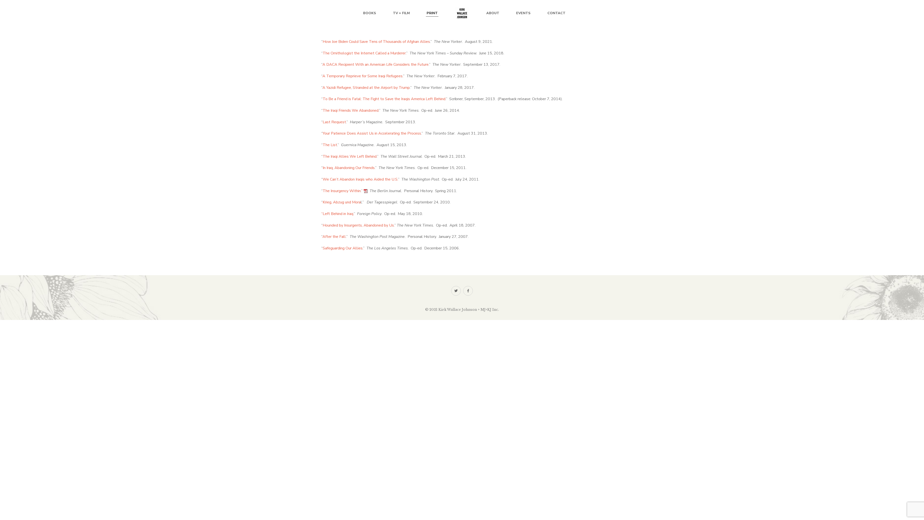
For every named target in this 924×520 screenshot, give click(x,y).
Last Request (334, 122)
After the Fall (334, 236)
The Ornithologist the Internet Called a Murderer (364, 53)
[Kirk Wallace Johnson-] (462, 13)
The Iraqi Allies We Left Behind (350, 156)
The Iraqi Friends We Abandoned (351, 110)
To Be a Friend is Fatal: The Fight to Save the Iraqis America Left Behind (384, 99)
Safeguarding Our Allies (343, 248)
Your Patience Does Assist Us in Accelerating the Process (372, 133)
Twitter (456, 291)
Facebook (468, 291)
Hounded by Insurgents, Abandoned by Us (358, 225)
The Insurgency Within (342, 191)
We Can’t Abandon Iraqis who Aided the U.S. (360, 179)
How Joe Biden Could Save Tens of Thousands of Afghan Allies (376, 41)
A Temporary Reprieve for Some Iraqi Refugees (362, 76)
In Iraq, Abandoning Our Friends (349, 167)
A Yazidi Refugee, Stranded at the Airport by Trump (366, 87)
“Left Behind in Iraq (337, 213)
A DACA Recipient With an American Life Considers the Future (375, 64)
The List (330, 145)
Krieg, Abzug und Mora (342, 202)
